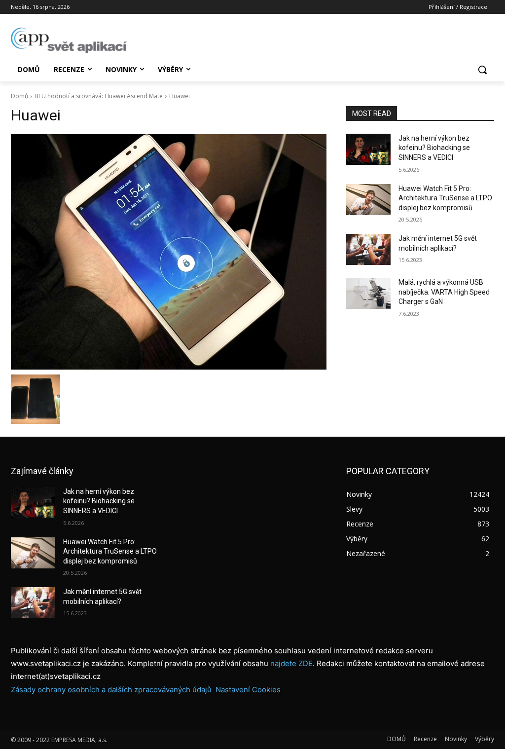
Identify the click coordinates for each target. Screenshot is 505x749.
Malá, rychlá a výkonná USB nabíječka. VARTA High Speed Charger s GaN (444, 291)
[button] (482, 69)
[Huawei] (168, 252)
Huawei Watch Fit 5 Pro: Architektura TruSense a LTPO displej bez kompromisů (445, 198)
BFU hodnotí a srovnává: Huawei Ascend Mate (99, 96)
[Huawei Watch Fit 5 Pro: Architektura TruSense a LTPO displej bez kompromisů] (368, 199)
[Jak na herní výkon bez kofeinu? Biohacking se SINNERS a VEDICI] (368, 149)
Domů (19, 96)
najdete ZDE (291, 663)
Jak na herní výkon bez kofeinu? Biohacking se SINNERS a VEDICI (434, 147)
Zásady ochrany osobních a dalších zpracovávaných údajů (111, 689)
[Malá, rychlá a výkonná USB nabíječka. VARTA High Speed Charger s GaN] (368, 293)
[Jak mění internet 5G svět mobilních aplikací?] (368, 249)
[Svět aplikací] (69, 40)
